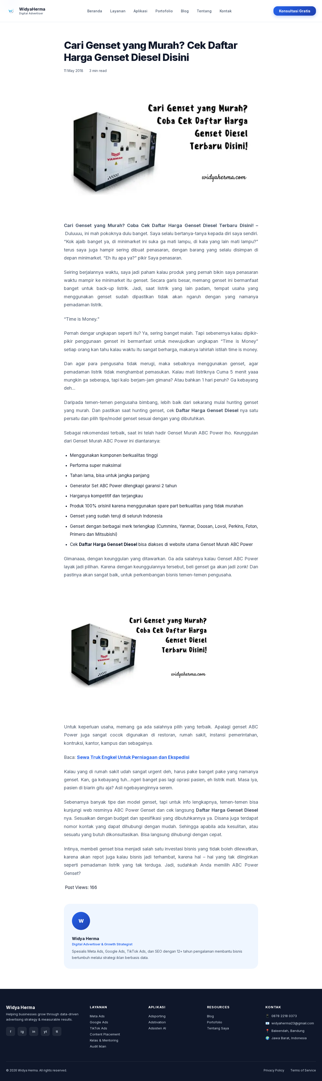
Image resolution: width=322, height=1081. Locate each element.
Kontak (226, 11)
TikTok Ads (98, 1028)
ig (22, 1031)
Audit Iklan (98, 1046)
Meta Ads (97, 1016)
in (33, 1031)
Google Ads (99, 1022)
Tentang (204, 11)
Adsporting (157, 1016)
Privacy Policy (274, 1070)
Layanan (118, 11)
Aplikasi (140, 11)
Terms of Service (303, 1070)
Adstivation (157, 1022)
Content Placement (105, 1034)
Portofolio (164, 11)
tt (57, 1031)
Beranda (94, 11)
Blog (185, 11)
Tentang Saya (218, 1028)
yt (45, 1031)
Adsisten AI (157, 1028)
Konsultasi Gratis (294, 11)
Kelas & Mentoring (104, 1040)
